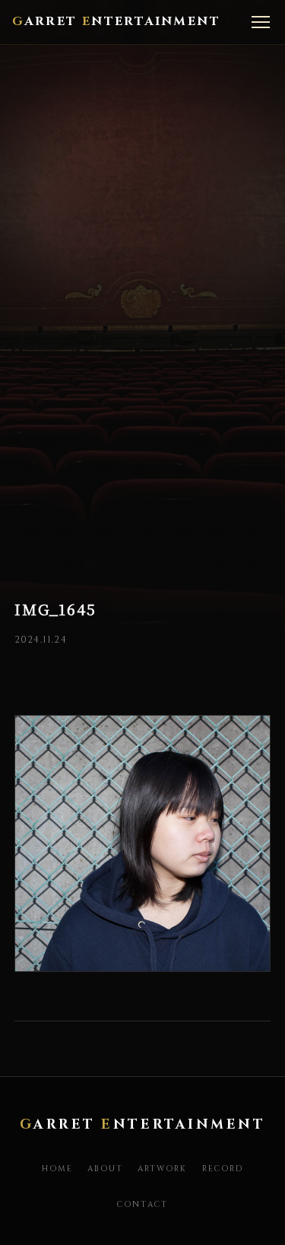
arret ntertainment (116, 21)
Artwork (163, 1169)
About (104, 1169)
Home (57, 1169)
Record (222, 1169)
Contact (142, 1204)
